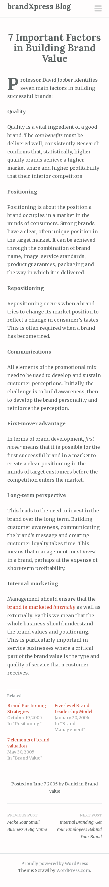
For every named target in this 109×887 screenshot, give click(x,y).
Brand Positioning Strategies (26, 708)
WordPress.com (73, 870)
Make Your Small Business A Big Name (27, 822)
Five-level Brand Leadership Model (73, 708)
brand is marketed (41, 607)
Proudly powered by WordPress (54, 863)
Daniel (71, 784)
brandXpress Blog (39, 6)
